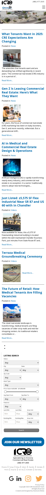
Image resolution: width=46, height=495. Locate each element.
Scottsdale (29, 470)
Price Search (14, 388)
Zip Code (6, 374)
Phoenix (4, 467)
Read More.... (7, 80)
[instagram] (28, 478)
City (5, 366)
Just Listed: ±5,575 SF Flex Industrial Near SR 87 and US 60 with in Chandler (23, 201)
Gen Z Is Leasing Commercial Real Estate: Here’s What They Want (23, 92)
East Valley (38, 470)
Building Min (8, 418)
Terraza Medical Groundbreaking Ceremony (22, 254)
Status (6, 359)
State (23, 366)
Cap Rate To (25, 395)
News (13, 46)
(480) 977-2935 (38, 1)
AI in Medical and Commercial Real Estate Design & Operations (19, 147)
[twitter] (39, 478)
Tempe (11, 467)
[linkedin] (18, 478)
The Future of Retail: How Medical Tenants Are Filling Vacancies (22, 292)
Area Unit (30, 410)
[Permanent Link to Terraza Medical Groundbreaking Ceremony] (12, 273)
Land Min (6, 410)
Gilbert (24, 467)
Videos (14, 210)
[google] (11, 478)
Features (6, 402)
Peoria (6, 470)
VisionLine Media (38, 491)
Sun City (21, 470)
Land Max (18, 410)
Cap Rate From (8, 395)
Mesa (17, 467)
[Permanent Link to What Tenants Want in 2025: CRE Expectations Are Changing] (12, 58)
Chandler (31, 467)
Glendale (40, 467)
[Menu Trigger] (43, 7)
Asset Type (7, 381)
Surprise (13, 470)
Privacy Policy (39, 485)
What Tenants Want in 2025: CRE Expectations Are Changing (22, 37)
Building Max (19, 418)
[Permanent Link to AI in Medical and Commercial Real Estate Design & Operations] (12, 167)
